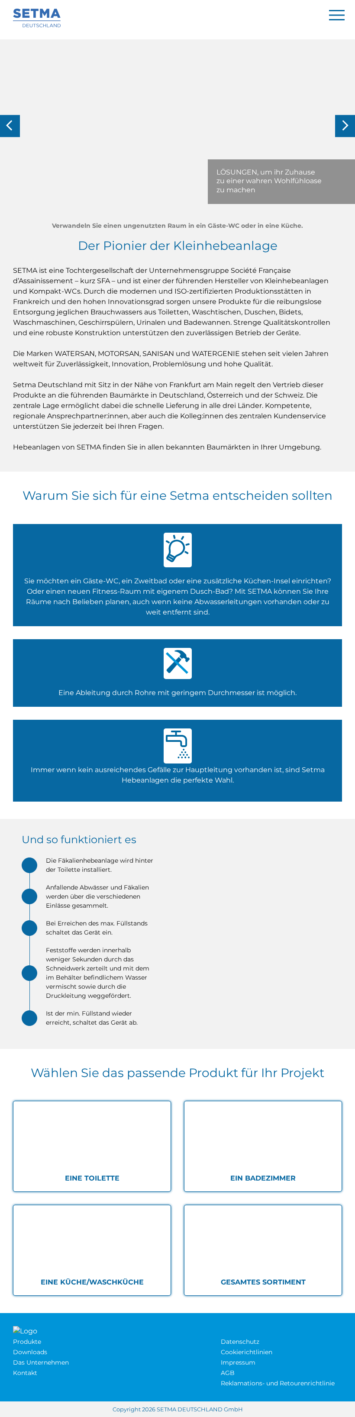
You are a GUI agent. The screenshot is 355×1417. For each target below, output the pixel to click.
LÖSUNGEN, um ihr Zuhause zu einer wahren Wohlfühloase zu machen (269, 181)
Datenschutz (240, 1342)
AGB (228, 1373)
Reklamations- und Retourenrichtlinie (278, 1383)
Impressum (238, 1362)
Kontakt (25, 1373)
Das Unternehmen (41, 1362)
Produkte (27, 1342)
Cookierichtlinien (246, 1352)
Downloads (30, 1352)
